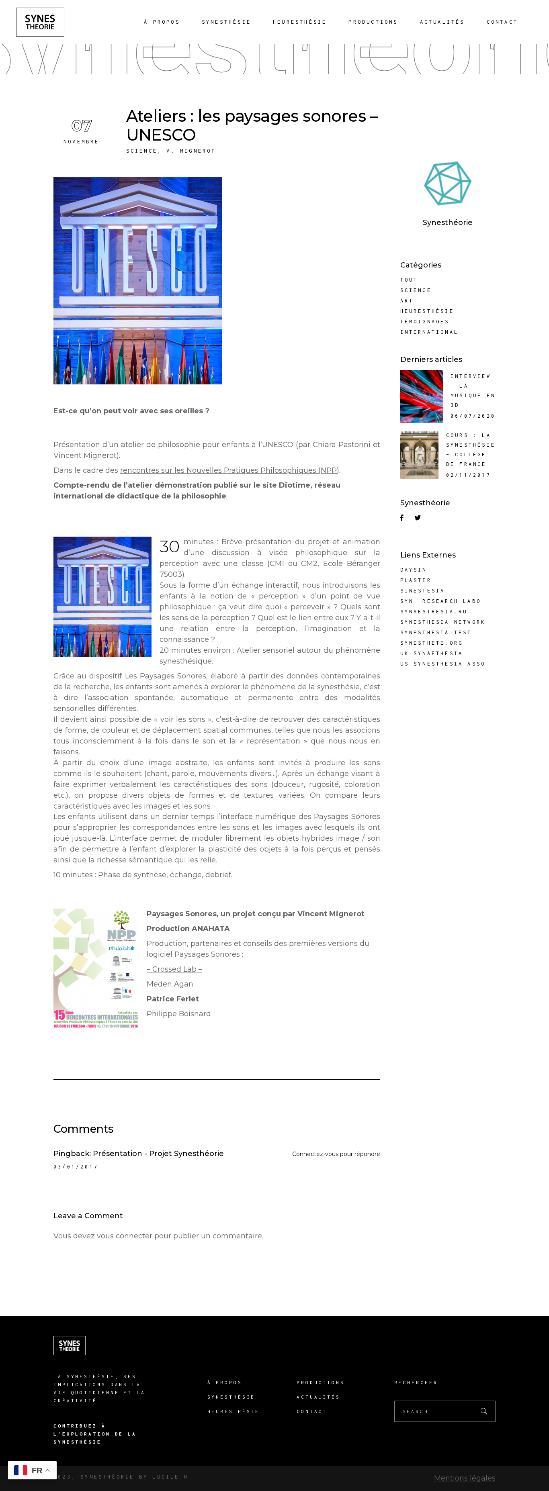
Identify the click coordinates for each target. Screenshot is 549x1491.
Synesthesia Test (436, 632)
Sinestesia (422, 591)
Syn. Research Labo (440, 601)
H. (186, 1477)
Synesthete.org (431, 643)
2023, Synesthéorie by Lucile (116, 1477)
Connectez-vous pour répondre (336, 1154)
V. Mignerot (191, 151)
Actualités (318, 1396)
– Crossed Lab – (174, 969)
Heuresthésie (427, 311)
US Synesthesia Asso (443, 664)
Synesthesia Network (443, 622)
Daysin (413, 570)
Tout (409, 280)
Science (142, 151)
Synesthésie (231, 1396)
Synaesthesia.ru (434, 612)
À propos (224, 1382)
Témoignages (425, 322)
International (429, 332)
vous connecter (124, 1236)
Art (407, 301)
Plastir (416, 580)
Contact (312, 1411)
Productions (321, 1382)
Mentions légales (465, 1478)
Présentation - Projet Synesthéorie (158, 1153)
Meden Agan (170, 984)
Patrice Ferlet (173, 999)
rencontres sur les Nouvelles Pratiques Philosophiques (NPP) (229, 470)
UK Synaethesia (431, 653)
